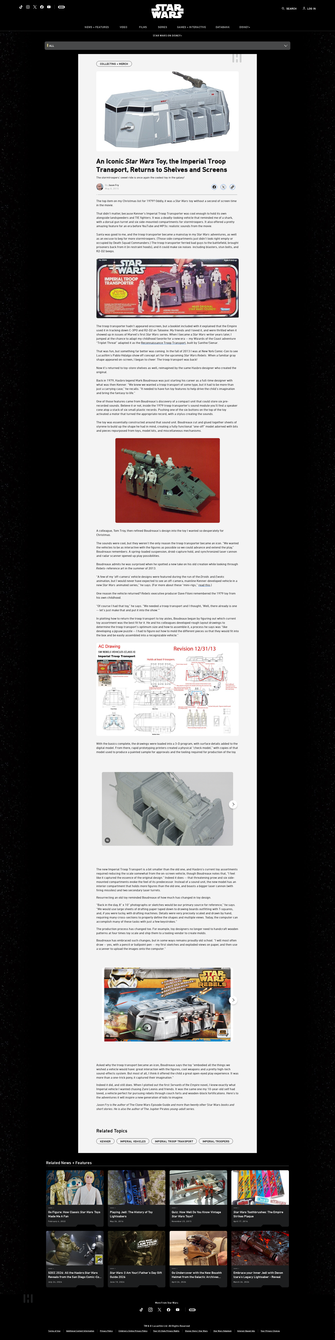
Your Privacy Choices (270, 1331)
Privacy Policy (106, 1331)
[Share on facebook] (214, 187)
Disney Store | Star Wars (196, 1331)
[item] (97, 28)
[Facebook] (42, 7)
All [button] (51, 45)
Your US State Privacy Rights (166, 1331)
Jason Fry (113, 185)
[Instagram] (28, 7)
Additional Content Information (80, 1331)
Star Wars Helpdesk (222, 1331)
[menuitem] (123, 28)
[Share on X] (223, 187)
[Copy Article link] (232, 187)
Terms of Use (54, 1331)
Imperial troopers (216, 1141)
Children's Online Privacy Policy (132, 1331)
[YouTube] (49, 7)
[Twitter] (35, 7)
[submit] (283, 8)
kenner (105, 1141)
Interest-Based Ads (246, 1331)
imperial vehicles (133, 1141)
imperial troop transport (174, 1141)
